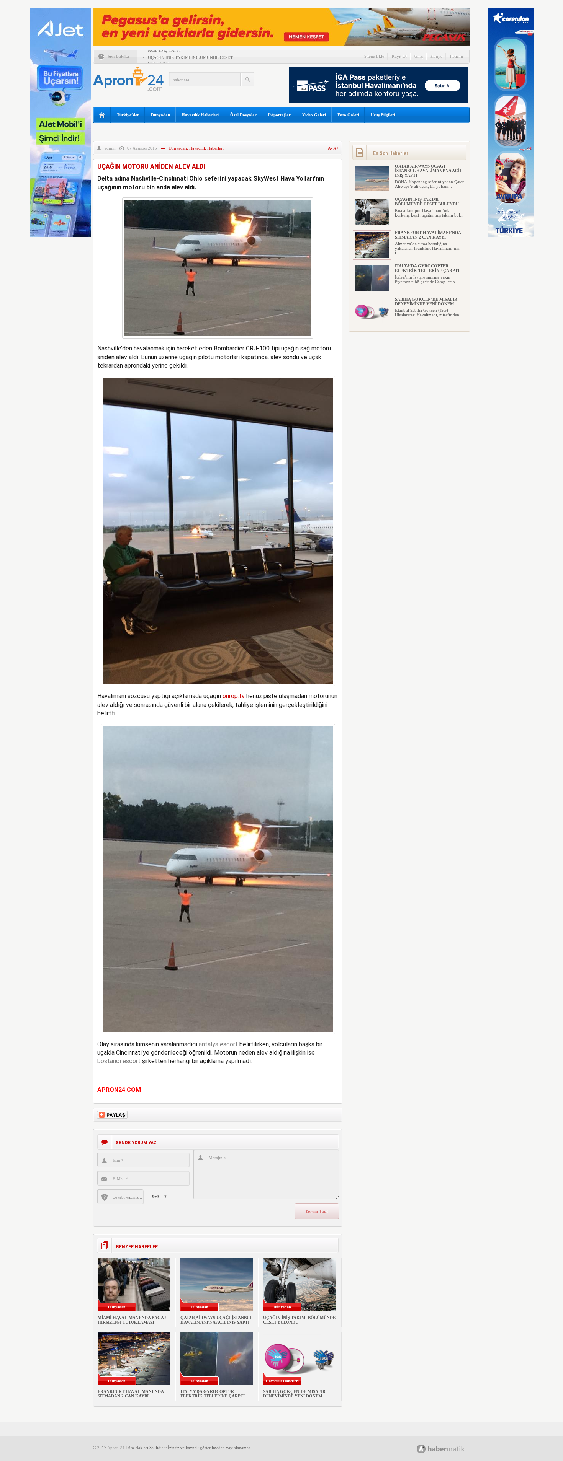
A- (330, 148)
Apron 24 (115, 1447)
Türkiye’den (128, 114)
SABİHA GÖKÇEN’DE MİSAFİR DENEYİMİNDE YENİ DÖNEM (294, 1393)
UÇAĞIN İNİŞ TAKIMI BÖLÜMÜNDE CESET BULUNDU (427, 201)
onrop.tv (234, 696)
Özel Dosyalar (243, 114)
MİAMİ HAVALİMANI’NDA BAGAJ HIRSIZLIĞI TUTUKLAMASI (132, 1319)
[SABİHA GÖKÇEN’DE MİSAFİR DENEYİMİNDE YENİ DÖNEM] (372, 323)
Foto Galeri (348, 114)
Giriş (418, 56)
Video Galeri (314, 114)
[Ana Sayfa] (102, 115)
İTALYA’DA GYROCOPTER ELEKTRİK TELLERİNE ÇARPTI (212, 1393)
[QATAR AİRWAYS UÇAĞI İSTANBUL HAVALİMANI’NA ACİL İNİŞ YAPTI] (372, 189)
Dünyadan (160, 114)
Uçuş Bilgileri (383, 114)
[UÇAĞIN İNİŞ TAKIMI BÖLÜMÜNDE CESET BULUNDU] (372, 223)
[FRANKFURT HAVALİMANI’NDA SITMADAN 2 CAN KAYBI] (372, 256)
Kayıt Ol (399, 56)
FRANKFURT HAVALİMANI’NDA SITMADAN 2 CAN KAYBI (131, 1393)
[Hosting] (421, 1449)
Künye (436, 56)
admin (110, 148)
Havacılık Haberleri (200, 114)
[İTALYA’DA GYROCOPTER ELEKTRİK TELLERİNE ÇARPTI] (372, 289)
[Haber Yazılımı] (449, 1448)
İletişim (456, 56)
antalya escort (218, 1044)
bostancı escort (119, 1061)
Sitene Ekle (374, 56)
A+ (336, 148)
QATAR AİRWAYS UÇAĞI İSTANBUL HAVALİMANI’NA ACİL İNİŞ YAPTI (216, 1319)
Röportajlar (279, 114)
